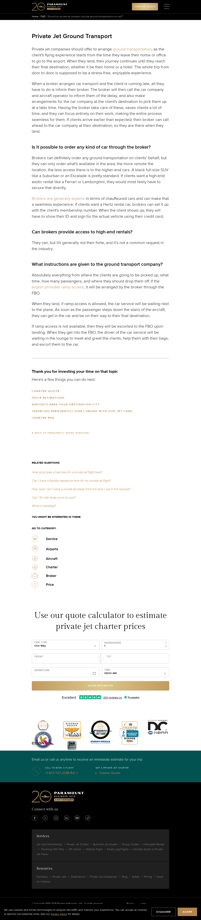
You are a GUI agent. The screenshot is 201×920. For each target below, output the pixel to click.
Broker (51, 576)
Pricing (148, 876)
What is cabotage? (44, 506)
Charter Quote (45, 391)
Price (50, 584)
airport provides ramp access (58, 287)
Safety (135, 876)
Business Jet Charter (105, 844)
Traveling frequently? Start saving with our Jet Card (82, 411)
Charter (52, 567)
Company (42, 876)
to (109, 656)
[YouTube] (77, 818)
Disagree (163, 912)
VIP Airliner (74, 849)
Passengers (112, 643)
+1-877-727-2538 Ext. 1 (61, 773)
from (38, 656)
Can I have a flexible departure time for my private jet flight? (71, 481)
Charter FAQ (43, 417)
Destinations (78, 876)
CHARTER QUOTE (145, 6)
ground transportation (132, 49)
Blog (124, 876)
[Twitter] (45, 818)
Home (35, 16)
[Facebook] (35, 818)
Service (52, 539)
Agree (187, 912)
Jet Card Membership (49, 844)
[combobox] (64, 660)
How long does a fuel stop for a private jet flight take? (67, 472)
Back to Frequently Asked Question (62, 433)
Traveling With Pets (52, 849)
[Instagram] (56, 818)
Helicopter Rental (153, 844)
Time (107, 670)
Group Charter (130, 844)
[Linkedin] (66, 818)
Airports (52, 549)
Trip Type (40, 642)
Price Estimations (48, 397)
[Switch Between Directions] (100, 659)
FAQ (43, 16)
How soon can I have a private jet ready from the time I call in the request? (81, 489)
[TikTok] (88, 818)
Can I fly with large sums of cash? (54, 498)
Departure (42, 670)
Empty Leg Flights (117, 849)
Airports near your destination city (66, 404)
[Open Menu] (166, 6)
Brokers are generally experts (58, 198)
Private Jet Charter (78, 844)
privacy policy (59, 914)
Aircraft (52, 558)
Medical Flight (94, 849)
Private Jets (59, 876)
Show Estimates (100, 685)
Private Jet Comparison (103, 876)
